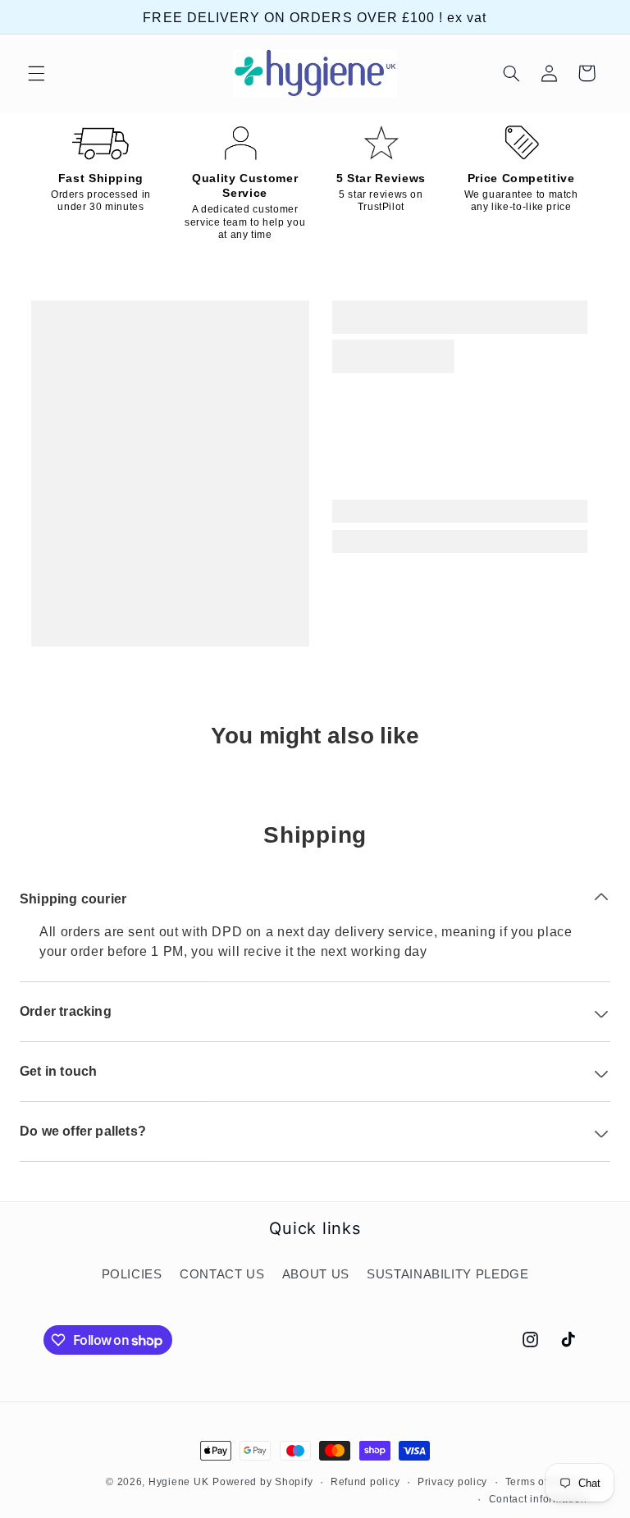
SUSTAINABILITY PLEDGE (447, 1274)
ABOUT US (315, 1274)
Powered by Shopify (262, 1482)
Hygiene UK (178, 1482)
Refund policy (365, 1482)
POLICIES (132, 1274)
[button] (36, 73)
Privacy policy (452, 1482)
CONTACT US (222, 1274)
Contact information (538, 1499)
